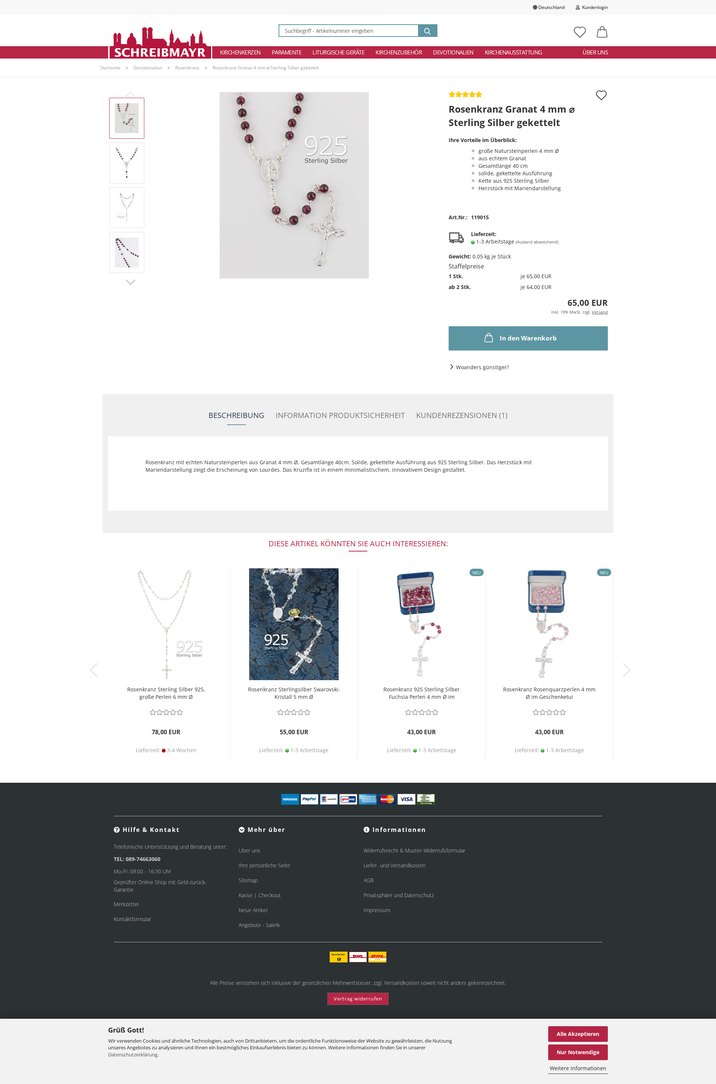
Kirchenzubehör (399, 52)
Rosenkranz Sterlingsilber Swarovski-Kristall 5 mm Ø (294, 693)
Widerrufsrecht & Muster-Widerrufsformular (414, 850)
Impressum (377, 910)
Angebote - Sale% (259, 925)
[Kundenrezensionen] (465, 96)
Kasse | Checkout (260, 895)
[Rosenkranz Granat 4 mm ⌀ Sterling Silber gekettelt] (294, 184)
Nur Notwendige (578, 1052)
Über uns (595, 52)
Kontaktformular (132, 919)
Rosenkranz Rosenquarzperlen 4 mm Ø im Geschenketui (549, 693)
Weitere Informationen (578, 1068)
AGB (369, 880)
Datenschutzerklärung (132, 1054)
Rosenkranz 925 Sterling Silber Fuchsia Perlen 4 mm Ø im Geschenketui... (421, 694)
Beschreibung (236, 415)
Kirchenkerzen (240, 52)
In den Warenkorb (528, 338)
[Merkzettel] (580, 30)
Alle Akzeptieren (578, 1033)
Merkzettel (126, 904)
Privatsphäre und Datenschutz (399, 895)
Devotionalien (453, 52)
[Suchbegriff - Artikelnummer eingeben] (427, 30)
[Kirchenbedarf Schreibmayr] (160, 30)
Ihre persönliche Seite (264, 865)
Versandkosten (401, 982)
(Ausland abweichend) (537, 242)
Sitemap (248, 880)
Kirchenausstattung (513, 52)
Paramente (287, 52)
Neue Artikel (253, 910)
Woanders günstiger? (482, 367)
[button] (602, 30)
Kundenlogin (594, 7)
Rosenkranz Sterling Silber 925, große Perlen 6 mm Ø (166, 693)
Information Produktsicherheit (340, 415)
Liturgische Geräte (338, 52)
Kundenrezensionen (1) (462, 415)
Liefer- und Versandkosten (394, 865)
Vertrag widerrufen (358, 998)
